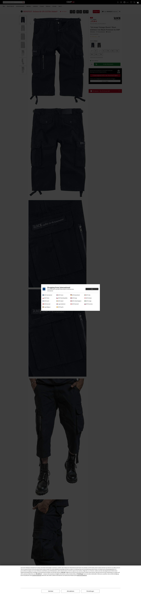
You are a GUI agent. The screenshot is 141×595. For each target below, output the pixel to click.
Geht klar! (50, 591)
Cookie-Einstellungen (36, 575)
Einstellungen (90, 591)
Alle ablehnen (70, 591)
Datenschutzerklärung (82, 575)
